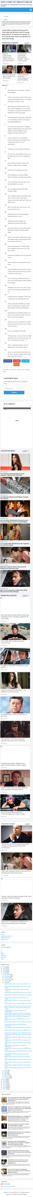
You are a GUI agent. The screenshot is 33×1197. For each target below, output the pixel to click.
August (6, 980)
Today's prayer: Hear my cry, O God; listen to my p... (17, 984)
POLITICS (3, 955)
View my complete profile (8, 1186)
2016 (4, 1087)
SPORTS (3, 957)
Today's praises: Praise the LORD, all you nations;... (15, 1025)
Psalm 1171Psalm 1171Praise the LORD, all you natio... (17, 1008)
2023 (4, 971)
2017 (4, 1086)
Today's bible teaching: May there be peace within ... (18, 1051)
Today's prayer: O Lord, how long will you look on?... (18, 1006)
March (6, 1075)
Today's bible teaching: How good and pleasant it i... (17, 1028)
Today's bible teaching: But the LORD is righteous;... (15, 1046)
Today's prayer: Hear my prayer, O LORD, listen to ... (17, 1030)
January (6, 1078)
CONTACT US (5, 939)
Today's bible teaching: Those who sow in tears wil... (17, 1043)
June (5, 1070)
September (7, 979)
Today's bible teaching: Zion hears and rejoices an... (17, 1057)
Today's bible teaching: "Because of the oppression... (15, 1011)
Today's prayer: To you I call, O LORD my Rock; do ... (17, 1004)
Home (2, 934)
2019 (4, 1083)
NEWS (4, 371)
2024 (4, 970)
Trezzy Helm (6, 1184)
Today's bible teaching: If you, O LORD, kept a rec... (18, 1033)
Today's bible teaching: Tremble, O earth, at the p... (17, 1060)
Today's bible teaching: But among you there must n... (16, 990)
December (7, 974)
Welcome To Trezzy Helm (16, 2)
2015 (4, 1089)
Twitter (26, 361)
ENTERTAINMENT (6, 947)
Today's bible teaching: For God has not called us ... (17, 995)
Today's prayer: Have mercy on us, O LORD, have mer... (17, 1049)
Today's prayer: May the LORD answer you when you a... (17, 1035)
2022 (4, 973)
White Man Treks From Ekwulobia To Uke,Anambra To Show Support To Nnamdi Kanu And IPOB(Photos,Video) (19, 1143)
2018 (4, 1084)
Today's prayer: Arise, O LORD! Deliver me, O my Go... (17, 1019)
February (7, 1076)
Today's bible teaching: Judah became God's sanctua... (16, 1054)
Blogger (25, 1194)
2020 (4, 1081)
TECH (2, 959)
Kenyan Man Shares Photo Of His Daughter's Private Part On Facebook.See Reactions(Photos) (19, 1133)
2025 (4, 968)
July (5, 982)
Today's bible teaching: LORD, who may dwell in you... (17, 1017)
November (7, 976)
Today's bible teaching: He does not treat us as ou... (17, 1068)
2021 (4, 1079)
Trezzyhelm (14, 1194)
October (6, 977)
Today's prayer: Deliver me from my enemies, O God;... (17, 1062)
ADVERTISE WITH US (6, 936)
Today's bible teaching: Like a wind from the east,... (16, 998)
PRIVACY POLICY (5, 938)
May (5, 1072)
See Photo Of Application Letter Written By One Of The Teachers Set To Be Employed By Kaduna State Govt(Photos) (19, 1108)
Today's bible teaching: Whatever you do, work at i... (17, 993)
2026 (4, 967)
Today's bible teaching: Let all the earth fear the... (18, 1014)
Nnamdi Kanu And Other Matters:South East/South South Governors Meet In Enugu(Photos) (18, 1161)
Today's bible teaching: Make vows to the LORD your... (17, 987)
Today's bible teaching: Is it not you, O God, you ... (17, 1013)
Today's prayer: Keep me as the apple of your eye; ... (18, 1022)
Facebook (8, 361)
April (5, 1073)
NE (1, 952)
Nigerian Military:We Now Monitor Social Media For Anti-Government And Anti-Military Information (19, 1152)
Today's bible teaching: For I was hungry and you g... (17, 1001)
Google (17, 361)
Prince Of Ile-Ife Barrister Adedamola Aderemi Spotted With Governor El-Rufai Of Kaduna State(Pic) (19, 1171)
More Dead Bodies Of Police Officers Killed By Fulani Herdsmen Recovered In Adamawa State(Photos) (19, 1099)
